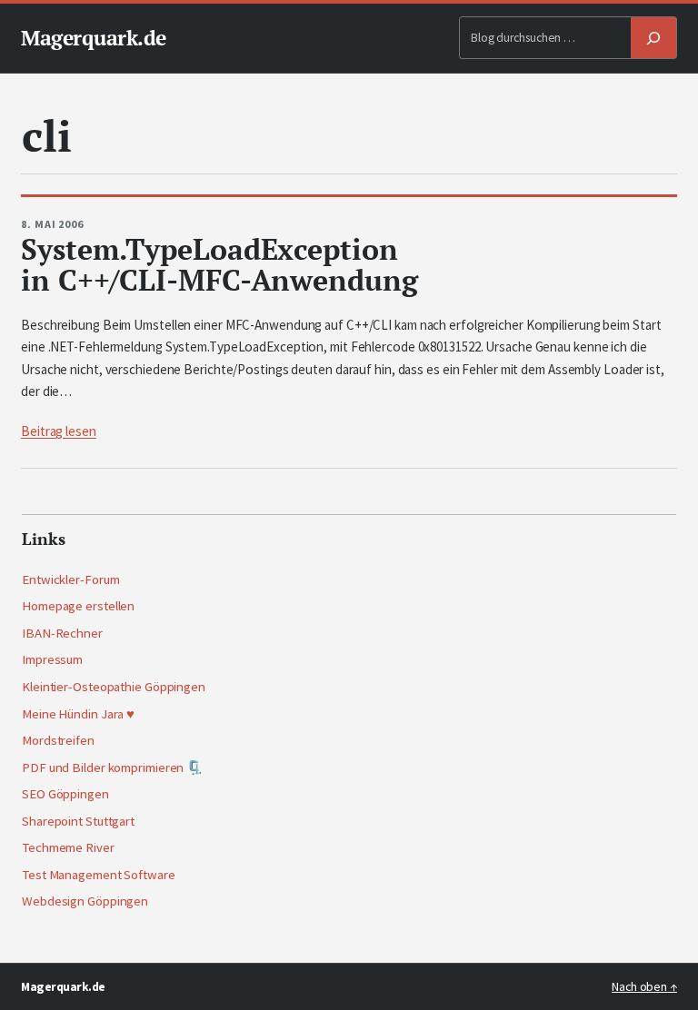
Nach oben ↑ (644, 987)
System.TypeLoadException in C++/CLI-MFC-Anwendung (219, 264)
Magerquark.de (93, 38)
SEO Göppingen (65, 794)
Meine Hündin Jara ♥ (78, 714)
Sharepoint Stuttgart (78, 821)
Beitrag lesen (58, 431)
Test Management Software (98, 874)
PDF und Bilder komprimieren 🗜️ (112, 767)
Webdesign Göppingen (85, 901)
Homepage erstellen (78, 606)
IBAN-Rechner (62, 633)
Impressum (52, 659)
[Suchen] (653, 37)
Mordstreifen (58, 740)
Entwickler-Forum (70, 579)
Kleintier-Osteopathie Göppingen (113, 686)
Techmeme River (68, 847)
